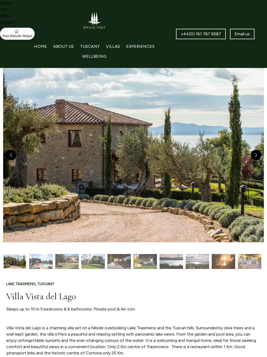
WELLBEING (94, 56)
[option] (15, 261)
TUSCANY (90, 46)
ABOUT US (63, 46)
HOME (40, 46)
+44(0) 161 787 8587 (201, 33)
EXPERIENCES (140, 46)
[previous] (11, 155)
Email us (242, 33)
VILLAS (113, 46)
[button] (133, 155)
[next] (256, 155)
